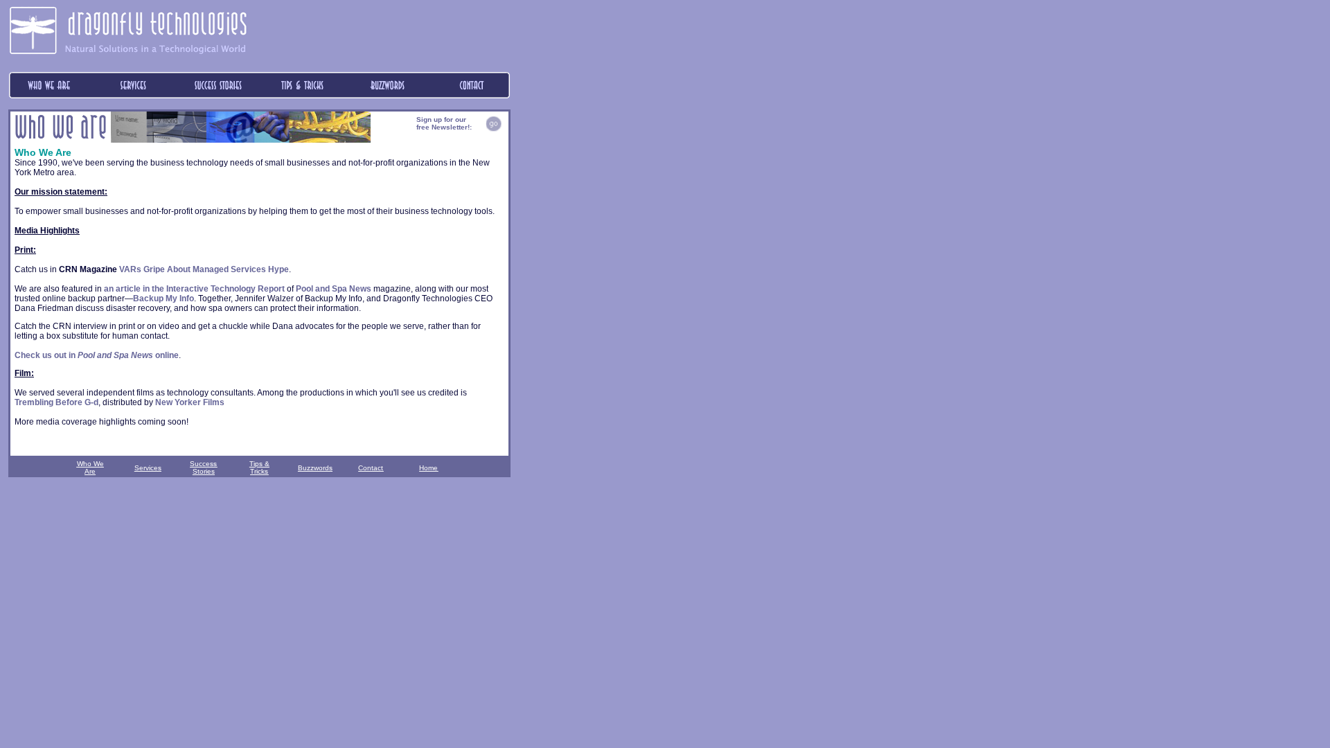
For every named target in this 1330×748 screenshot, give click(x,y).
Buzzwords (315, 468)
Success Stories (203, 467)
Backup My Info (163, 298)
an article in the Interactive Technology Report (194, 289)
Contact (370, 468)
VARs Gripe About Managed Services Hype (204, 269)
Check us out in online (97, 355)
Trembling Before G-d (56, 402)
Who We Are (90, 467)
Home (428, 468)
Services (147, 468)
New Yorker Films (189, 402)
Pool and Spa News (333, 289)
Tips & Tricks (259, 467)
